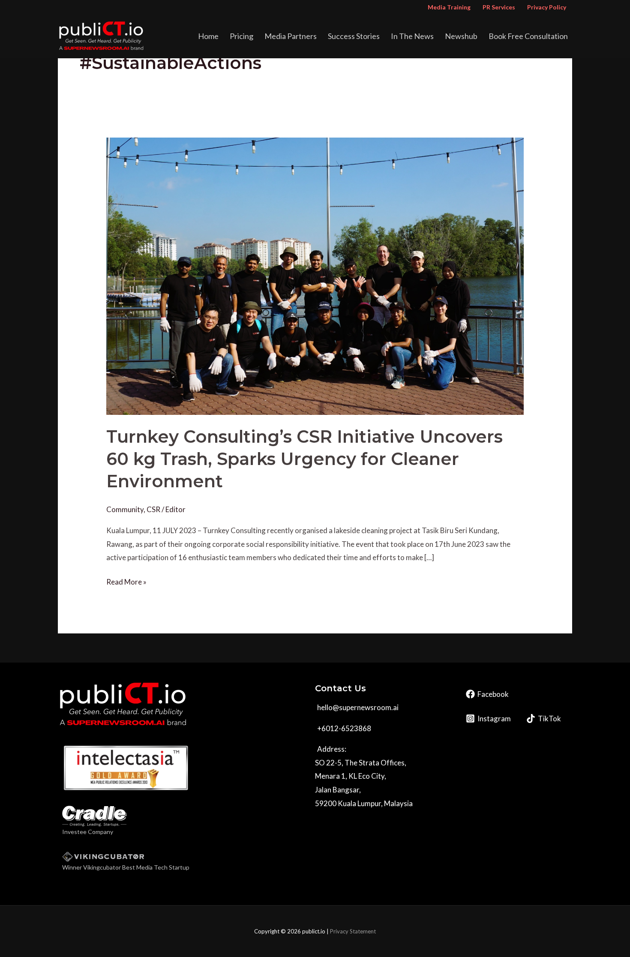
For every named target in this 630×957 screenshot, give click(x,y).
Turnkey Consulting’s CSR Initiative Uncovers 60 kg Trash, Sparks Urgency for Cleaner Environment (304, 459)
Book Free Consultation (528, 36)
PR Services (499, 7)
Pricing (241, 36)
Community (125, 509)
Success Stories (354, 36)
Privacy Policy (546, 7)
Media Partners (290, 36)
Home (208, 36)
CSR (153, 509)
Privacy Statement (353, 931)
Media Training (449, 7)
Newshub (461, 36)
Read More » (126, 580)
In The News (412, 36)
